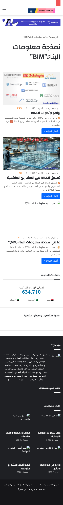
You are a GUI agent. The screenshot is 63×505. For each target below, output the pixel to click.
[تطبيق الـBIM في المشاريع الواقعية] (31, 153)
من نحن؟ (22, 489)
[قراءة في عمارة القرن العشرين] (46, 453)
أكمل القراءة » (51, 131)
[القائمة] (4, 12)
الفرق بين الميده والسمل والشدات (17, 435)
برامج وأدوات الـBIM (45, 113)
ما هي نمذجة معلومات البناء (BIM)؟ (34, 242)
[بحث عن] (58, 12)
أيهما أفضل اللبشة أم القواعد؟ (19, 467)
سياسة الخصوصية (37, 489)
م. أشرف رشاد (52, 108)
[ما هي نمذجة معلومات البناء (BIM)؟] (31, 218)
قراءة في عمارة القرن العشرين (49, 467)
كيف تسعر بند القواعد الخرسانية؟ (49, 435)
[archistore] (41, 10)
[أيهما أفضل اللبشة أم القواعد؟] (16, 453)
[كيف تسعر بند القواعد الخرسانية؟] (46, 421)
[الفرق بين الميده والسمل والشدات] (16, 421)
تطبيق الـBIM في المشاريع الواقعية (33, 178)
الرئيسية (54, 37)
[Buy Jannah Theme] (31, 22)
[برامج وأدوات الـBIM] (31, 88)
